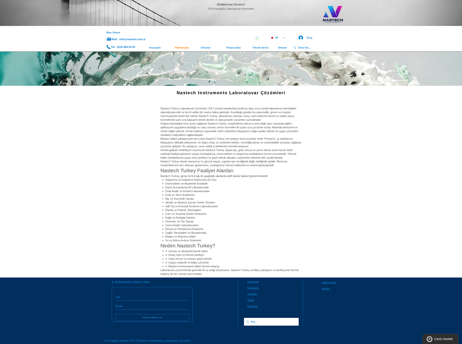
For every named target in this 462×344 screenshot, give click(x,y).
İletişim (326, 288)
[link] (257, 38)
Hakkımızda (329, 282)
